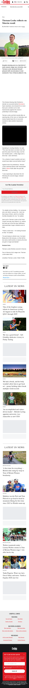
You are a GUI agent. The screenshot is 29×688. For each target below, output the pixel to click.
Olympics (20, 621)
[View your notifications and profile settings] (12, 2)
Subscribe (20, 2)
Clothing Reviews (21, 640)
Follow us (16, 60)
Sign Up (14, 671)
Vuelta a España (8, 621)
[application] (14, 134)
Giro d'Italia (20, 618)
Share (6, 60)
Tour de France (9, 618)
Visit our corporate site (21, 682)
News (3, 17)
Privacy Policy (19, 676)
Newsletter (24, 60)
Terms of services (19, 196)
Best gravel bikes (21, 628)
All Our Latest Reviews (8, 637)
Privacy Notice (20, 197)
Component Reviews (7, 640)
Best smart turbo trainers (7, 630)
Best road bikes (7, 628)
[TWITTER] (4, 268)
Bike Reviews (21, 637)
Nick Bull (6, 26)
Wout (8, 168)
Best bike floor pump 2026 (16, 6)
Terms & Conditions (13, 677)
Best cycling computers (21, 630)
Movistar (21, 104)
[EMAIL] (7, 268)
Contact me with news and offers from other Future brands (15, 667)
